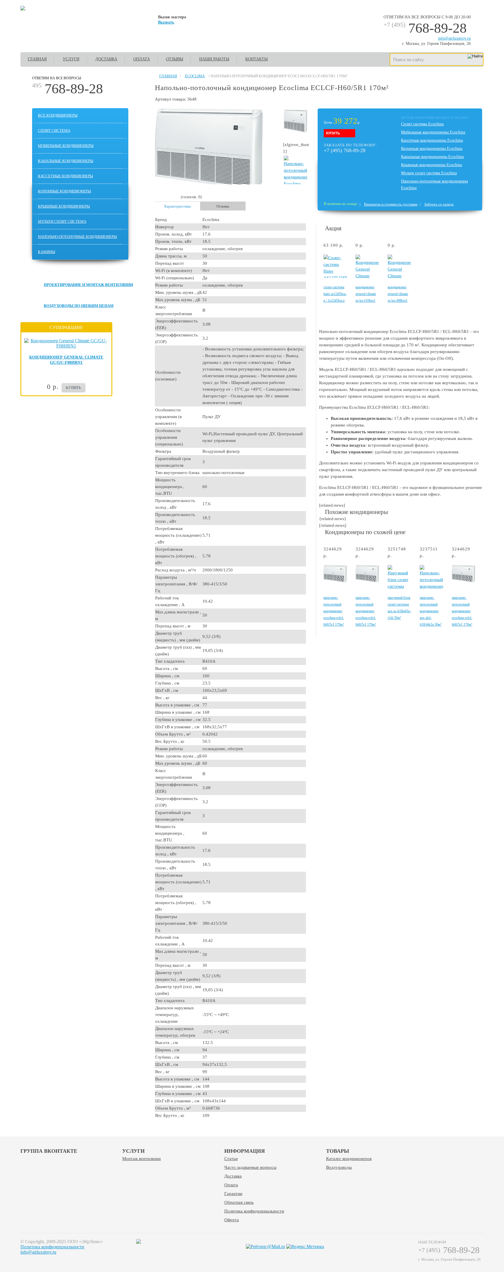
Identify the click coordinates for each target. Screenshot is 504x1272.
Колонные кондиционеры (64, 191)
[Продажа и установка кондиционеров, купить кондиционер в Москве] (22, 8)
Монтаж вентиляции (141, 1158)
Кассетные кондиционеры (65, 176)
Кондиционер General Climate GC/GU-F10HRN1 (366, 294)
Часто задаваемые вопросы (250, 1167)
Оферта (231, 1219)
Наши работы (214, 59)
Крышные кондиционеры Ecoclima (431, 165)
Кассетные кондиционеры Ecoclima (432, 140)
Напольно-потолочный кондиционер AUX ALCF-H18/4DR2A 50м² (431, 611)
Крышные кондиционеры (64, 206)
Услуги (71, 59)
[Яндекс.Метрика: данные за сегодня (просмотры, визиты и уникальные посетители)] (305, 1246)
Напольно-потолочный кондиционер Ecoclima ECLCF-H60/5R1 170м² (333, 611)
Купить (333, 133)
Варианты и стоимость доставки (390, 204)
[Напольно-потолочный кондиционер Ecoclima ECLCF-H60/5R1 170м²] (335, 581)
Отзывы (174, 59)
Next (480, 276)
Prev (322, 276)
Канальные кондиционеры (65, 161)
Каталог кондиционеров (349, 1158)
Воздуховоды (339, 1167)
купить (73, 388)
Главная (37, 59)
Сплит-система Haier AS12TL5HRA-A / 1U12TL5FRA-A (334, 294)
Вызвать (166, 22)
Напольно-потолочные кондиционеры (77, 236)
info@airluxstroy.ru (454, 38)
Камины (46, 252)
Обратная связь (239, 1202)
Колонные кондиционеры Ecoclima (431, 148)
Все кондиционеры (58, 115)
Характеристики (177, 206)
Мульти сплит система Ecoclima (429, 173)
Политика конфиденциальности (254, 1211)
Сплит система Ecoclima (422, 124)
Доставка (106, 59)
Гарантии (233, 1193)
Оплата (141, 59)
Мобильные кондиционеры (66, 145)
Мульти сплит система (62, 221)
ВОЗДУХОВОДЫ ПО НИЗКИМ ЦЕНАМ (78, 305)
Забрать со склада (439, 204)
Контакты (256, 59)
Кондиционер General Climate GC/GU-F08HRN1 (398, 294)
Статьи (231, 1158)
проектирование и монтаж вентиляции (88, 285)
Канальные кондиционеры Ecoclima (432, 157)
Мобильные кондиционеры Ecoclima (433, 132)
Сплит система (54, 130)
